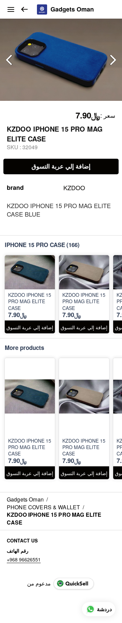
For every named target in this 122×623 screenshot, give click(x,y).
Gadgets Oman (72, 9)
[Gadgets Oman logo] (42, 9)
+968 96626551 (24, 559)
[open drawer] (11, 9)
